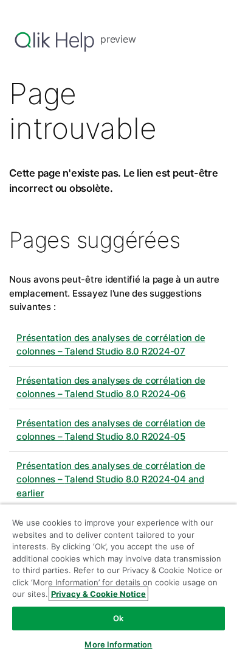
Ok (118, 618)
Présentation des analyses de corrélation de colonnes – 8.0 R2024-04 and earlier (110, 479)
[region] (118, 581)
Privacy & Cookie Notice (98, 594)
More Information (118, 644)
